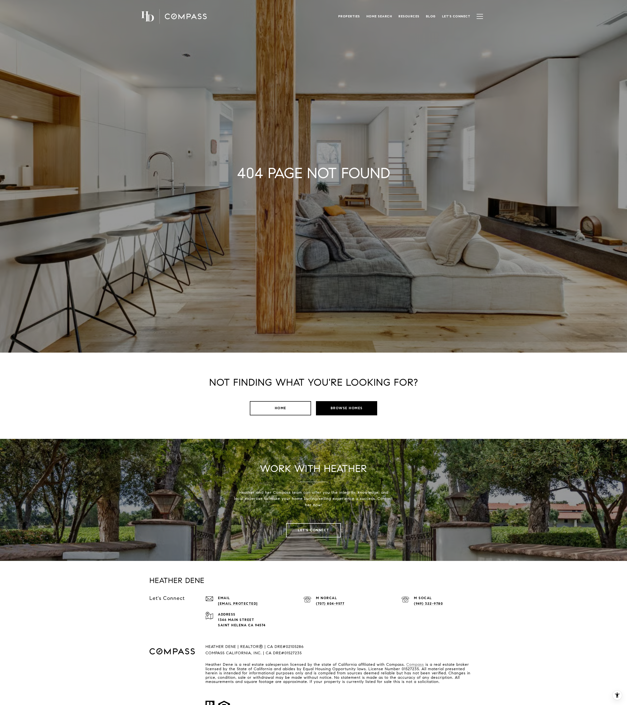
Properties (349, 16)
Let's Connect (456, 16)
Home (280, 408)
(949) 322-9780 (428, 604)
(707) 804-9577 (330, 604)
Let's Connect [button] (313, 530)
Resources (409, 16)
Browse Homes (347, 408)
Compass (415, 664)
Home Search (379, 16)
